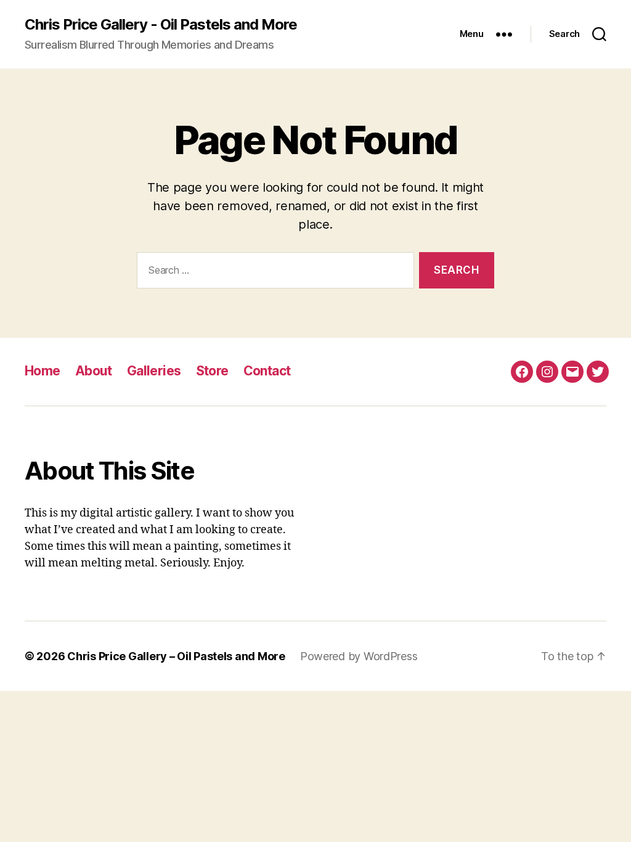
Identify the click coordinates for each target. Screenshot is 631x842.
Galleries (154, 370)
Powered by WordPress (359, 656)
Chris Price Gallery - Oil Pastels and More (161, 24)
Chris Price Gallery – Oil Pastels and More (176, 656)
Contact (267, 370)
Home (42, 370)
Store (212, 370)
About (93, 370)
